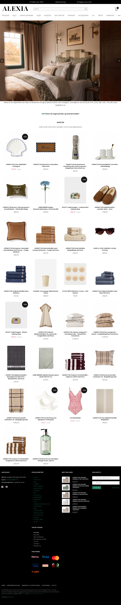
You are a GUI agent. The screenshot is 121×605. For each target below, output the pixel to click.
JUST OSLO (37, 495)
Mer (119, 15)
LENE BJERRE (38, 497)
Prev (2, 61)
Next (119, 61)
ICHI (35, 493)
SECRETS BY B (38, 510)
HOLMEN (36, 490)
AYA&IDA (36, 484)
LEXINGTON (37, 499)
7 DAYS (36, 477)
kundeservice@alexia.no (12, 480)
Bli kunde (36, 534)
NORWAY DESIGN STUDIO (42, 504)
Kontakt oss (37, 546)
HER (43, 114)
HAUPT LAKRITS (38, 486)
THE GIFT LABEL (38, 519)
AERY (35, 482)
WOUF (36, 521)
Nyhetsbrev (46, 585)
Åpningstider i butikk (40, 539)
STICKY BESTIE (38, 515)
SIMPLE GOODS (38, 513)
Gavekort (36, 543)
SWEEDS (36, 517)
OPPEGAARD (38, 506)
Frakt (3, 585)
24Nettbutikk (11, 597)
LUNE (35, 501)
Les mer (24, 593)
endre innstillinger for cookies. (36, 593)
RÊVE (35, 508)
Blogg (54, 585)
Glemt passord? (116, 487)
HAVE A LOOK (38, 488)
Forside (36, 532)
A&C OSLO (37, 479)
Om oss (36, 541)
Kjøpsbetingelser (13, 585)
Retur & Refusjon (39, 537)
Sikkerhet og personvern (31, 585)
